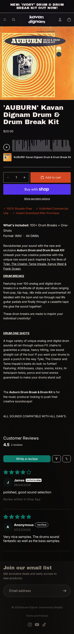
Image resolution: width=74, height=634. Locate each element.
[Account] (60, 19)
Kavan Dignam (29, 607)
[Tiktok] (44, 624)
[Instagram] (29, 624)
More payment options (37, 198)
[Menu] (4, 19)
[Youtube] (37, 624)
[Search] (13, 19)
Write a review (27, 459)
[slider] (41, 144)
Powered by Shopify (51, 607)
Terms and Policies (37, 615)
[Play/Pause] (6, 147)
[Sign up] (64, 591)
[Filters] (56, 458)
